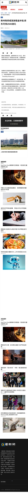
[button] (3, 53)
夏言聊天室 (4, 9)
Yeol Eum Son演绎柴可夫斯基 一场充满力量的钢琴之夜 (14, 166)
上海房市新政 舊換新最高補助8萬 (9, 152)
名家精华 (20, 9)
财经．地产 (8, 13)
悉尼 (1, 17)
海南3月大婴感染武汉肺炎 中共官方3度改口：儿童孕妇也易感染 (13, 391)
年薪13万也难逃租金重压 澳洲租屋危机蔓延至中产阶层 (14, 188)
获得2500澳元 (13, 113)
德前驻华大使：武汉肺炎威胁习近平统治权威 (13, 346)
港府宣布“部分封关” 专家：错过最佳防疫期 (14, 368)
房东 (3, 113)
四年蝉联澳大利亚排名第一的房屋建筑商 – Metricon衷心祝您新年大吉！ (13, 414)
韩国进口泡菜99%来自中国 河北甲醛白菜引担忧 (14, 230)
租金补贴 (9, 113)
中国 (2, 131)
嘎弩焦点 (12, 9)
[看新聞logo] (14, 3)
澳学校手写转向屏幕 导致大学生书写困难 (13, 208)
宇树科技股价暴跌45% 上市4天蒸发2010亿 (13, 252)
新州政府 (6, 113)
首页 (2, 13)
